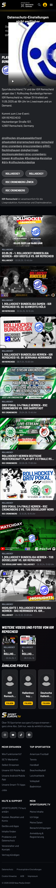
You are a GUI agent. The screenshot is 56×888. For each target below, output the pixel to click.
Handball (34, 765)
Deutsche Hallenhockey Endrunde (46, 694)
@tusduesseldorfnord (29, 137)
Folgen (9, 703)
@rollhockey (9, 137)
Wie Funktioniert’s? (12, 754)
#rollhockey (17, 158)
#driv (5, 162)
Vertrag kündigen (10, 855)
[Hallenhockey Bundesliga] (28, 680)
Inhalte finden (9, 831)
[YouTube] (13, 735)
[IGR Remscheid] (10, 680)
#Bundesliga (32, 158)
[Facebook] (29, 735)
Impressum (33, 876)
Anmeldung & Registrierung (37, 835)
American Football (39, 754)
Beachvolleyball (38, 770)
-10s (49, 54)
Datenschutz (7, 869)
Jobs (4, 790)
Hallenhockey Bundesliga (28, 694)
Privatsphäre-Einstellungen (29, 869)
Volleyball (35, 781)
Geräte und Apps (10, 826)
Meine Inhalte (37, 811)
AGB (22, 876)
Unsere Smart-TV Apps (13, 784)
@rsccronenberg (32, 146)
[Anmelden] (45, 5)
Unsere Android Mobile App (13, 777)
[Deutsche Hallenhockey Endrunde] (46, 680)
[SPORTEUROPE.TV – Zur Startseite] (4, 5)
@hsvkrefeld (9, 142)
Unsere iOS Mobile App (13, 770)
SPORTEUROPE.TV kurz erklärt (14, 810)
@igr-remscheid (44, 142)
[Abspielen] (12, 81)
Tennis (33, 759)
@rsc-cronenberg (12, 146)
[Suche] (39, 4)
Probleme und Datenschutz (9, 839)
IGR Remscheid (10, 694)
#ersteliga (46, 158)
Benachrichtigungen (40, 828)
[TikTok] (21, 735)
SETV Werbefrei (10, 759)
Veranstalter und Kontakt (10, 848)
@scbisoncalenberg (13, 154)
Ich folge (34, 817)
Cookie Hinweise (9, 876)
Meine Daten (36, 822)
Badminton (35, 786)
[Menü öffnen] (51, 4)
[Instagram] (5, 735)
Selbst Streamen (10, 765)
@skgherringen (29, 150)
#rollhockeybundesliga (22, 162)
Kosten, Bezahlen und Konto (13, 819)
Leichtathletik (37, 775)
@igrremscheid (25, 142)
